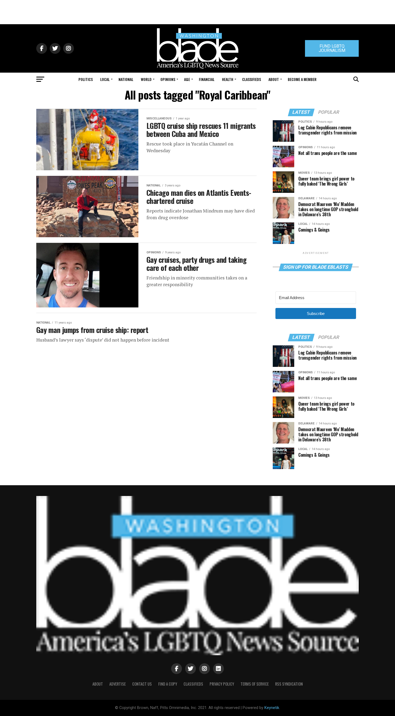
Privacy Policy (222, 684)
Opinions (167, 79)
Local (105, 79)
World (146, 79)
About (273, 79)
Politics (85, 79)
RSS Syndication (289, 684)
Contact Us (142, 684)
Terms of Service (254, 684)
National (126, 79)
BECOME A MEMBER (302, 79)
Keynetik (271, 708)
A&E (187, 79)
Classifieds (251, 79)
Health (227, 79)
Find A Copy (167, 684)
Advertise (117, 684)
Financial (206, 79)
